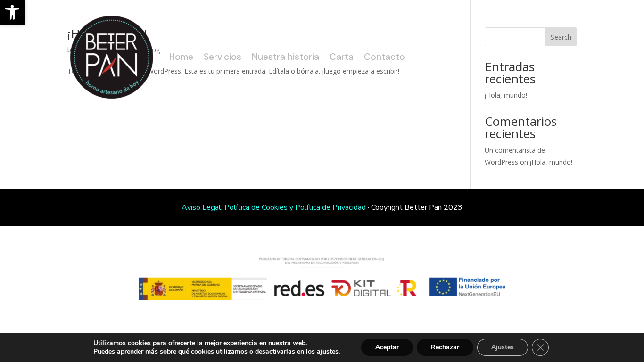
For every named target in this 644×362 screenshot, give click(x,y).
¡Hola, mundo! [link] (551, 161)
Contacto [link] (384, 57)
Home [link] (181, 57)
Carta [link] (342, 57)
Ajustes (502, 347)
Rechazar (445, 347)
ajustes (328, 351)
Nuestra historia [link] (285, 57)
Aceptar (387, 347)
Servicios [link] (222, 57)
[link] (12, 12)
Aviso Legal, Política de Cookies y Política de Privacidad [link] (274, 207)
